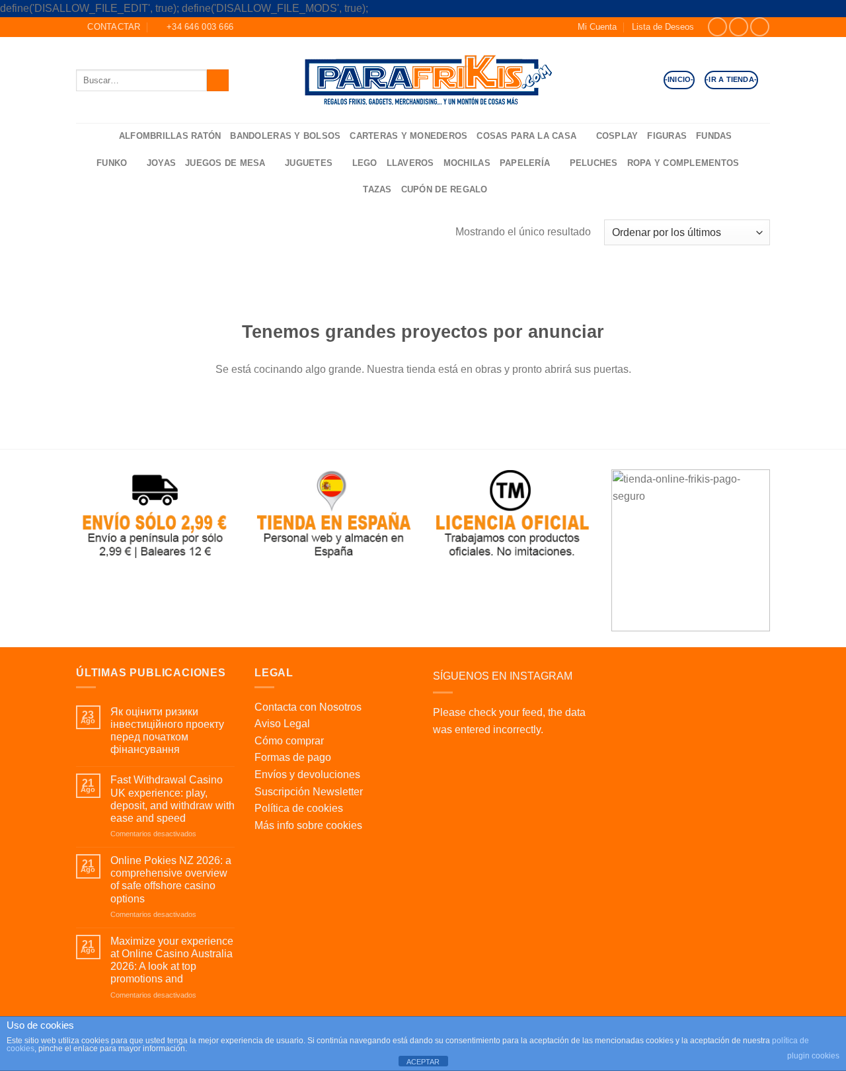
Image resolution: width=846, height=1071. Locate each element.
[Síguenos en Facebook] (717, 26)
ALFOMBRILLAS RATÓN (170, 136)
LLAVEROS (410, 163)
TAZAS (377, 189)
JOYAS (161, 163)
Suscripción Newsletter (308, 791)
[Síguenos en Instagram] (738, 26)
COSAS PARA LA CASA (526, 136)
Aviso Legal (282, 723)
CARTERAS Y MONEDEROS (408, 136)
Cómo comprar (289, 740)
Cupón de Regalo (444, 189)
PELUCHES (594, 163)
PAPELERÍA (525, 163)
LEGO (364, 163)
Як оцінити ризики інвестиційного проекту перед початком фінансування (167, 731)
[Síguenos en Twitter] (759, 26)
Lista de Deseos (663, 27)
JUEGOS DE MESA (225, 163)
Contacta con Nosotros (308, 707)
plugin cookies (813, 1055)
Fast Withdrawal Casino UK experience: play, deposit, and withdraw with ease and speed (172, 799)
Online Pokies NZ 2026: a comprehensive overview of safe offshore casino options (170, 879)
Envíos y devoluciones (307, 774)
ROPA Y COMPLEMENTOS (683, 163)
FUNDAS (714, 136)
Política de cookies (298, 808)
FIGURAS (667, 136)
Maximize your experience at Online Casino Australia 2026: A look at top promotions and (171, 960)
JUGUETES (308, 163)
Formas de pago (292, 757)
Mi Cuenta (597, 27)
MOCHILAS (466, 163)
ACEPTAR (423, 1062)
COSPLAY (617, 136)
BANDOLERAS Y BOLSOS (285, 136)
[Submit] (218, 80)
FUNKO (111, 163)
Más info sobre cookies (308, 825)
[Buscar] (104, 136)
